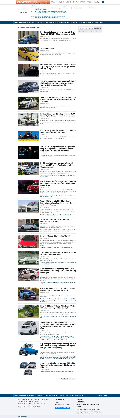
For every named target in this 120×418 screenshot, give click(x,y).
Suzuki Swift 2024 (55, 229)
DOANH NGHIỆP (38, 22)
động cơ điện (71, 337)
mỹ (67, 356)
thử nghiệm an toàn (57, 282)
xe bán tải (49, 357)
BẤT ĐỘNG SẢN (30, 22)
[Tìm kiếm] (97, 28)
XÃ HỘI (17, 22)
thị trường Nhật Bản (52, 231)
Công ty (82, 31)
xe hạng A (55, 247)
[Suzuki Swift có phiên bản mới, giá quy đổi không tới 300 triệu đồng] (28, 225)
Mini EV (56, 336)
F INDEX (101, 22)
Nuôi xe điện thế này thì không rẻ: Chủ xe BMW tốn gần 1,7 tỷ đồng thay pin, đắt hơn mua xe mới (58, 115)
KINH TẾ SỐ (72, 22)
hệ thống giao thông (62, 339)
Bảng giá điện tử (23, 9)
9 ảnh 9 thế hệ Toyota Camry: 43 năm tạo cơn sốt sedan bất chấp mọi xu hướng (58, 253)
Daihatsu (54, 214)
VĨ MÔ (68, 22)
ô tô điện (52, 336)
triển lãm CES (46, 195)
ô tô (65, 229)
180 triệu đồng (52, 337)
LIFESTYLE (88, 22)
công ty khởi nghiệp (45, 339)
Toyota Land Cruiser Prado (59, 300)
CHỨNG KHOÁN (22, 22)
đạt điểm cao (72, 282)
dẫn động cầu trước (48, 262)
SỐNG (84, 22)
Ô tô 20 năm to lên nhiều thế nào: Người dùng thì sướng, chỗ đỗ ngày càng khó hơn (58, 131)
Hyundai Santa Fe (55, 298)
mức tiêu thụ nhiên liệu (63, 231)
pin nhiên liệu (69, 300)
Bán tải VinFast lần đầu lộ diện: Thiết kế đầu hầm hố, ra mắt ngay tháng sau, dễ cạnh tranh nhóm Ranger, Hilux (58, 183)
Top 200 (105, 395)
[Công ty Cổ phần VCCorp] (89, 401)
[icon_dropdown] (103, 2)
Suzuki (62, 229)
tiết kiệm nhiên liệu (68, 247)
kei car (56, 175)
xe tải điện (44, 357)
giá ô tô (68, 229)
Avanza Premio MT (61, 214)
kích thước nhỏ (47, 298)
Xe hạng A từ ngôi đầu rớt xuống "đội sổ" (55, 236)
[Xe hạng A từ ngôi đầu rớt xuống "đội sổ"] (28, 241)
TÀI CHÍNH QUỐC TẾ (61, 22)
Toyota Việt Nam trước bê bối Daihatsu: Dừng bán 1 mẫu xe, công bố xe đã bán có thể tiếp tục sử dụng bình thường (57, 203)
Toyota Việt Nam (47, 214)
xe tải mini (55, 357)
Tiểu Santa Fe (46, 316)
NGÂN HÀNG (45, 22)
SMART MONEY (52, 22)
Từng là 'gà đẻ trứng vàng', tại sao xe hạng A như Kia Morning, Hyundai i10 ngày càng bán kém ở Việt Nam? (58, 99)
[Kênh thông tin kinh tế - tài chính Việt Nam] (33, 2)
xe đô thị (62, 195)
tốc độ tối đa (59, 337)
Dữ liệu (96, 22)
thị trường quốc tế (47, 282)
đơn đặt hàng (54, 316)
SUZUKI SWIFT (47, 229)
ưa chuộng (70, 356)
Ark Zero (60, 336)
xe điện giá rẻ (66, 336)
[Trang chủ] (14, 22)
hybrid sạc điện (48, 300)
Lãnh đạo (95, 31)
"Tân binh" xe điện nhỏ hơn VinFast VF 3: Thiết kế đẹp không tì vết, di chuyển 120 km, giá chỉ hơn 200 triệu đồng (58, 67)
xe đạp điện (46, 196)
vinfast (51, 196)
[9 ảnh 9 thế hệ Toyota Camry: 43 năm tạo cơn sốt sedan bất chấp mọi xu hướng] (28, 258)
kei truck (60, 357)
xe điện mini (46, 175)
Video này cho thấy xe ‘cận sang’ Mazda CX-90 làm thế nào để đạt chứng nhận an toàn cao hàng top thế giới (58, 271)
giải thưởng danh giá (70, 262)
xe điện (45, 356)
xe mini (55, 356)
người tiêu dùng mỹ (55, 358)
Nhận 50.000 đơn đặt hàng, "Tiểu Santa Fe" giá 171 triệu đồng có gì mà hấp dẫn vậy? (57, 307)
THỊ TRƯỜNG (79, 22)
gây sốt (59, 356)
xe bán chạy (70, 358)
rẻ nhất (71, 336)
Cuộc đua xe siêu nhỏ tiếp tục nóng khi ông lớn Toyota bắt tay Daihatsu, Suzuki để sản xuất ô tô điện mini (58, 365)
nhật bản (52, 175)
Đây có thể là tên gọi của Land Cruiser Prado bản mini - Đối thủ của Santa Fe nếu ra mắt (58, 289)
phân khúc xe (65, 282)
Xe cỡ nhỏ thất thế (47, 48)
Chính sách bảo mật (22, 416)
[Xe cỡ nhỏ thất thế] (28, 54)
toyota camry (49, 263)
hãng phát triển (63, 298)
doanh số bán (66, 175)
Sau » (74, 378)
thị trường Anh (53, 339)
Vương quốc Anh (44, 337)
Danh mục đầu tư (23, 12)
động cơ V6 (56, 262)
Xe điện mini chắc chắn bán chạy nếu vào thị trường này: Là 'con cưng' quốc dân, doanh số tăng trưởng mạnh (56, 165)
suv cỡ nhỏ (65, 316)
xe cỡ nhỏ (60, 175)
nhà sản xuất (45, 176)
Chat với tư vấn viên (63, 407)
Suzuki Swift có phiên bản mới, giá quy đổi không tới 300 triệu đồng (55, 220)
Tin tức (88, 31)
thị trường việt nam (47, 247)
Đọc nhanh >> (67, 6)
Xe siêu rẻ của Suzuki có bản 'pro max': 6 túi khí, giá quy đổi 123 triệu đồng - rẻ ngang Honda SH (57, 33)
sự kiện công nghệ (55, 195)
